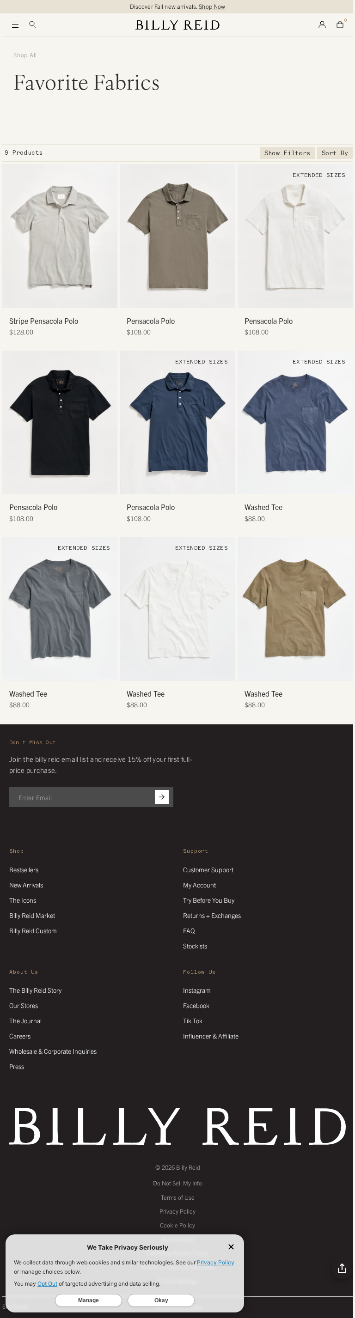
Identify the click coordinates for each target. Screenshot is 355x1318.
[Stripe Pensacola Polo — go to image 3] (56, 298)
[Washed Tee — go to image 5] (70, 670)
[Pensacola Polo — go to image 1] (167, 298)
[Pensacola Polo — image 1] (177, 236)
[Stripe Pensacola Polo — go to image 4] (63, 298)
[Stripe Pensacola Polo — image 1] (59, 236)
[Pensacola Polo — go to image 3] (181, 298)
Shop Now (212, 6)
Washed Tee (263, 506)
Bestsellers (23, 869)
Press (16, 1066)
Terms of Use (178, 1197)
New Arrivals (26, 885)
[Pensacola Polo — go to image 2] (174, 298)
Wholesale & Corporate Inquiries (53, 1051)
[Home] (177, 25)
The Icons (22, 900)
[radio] (11, 236)
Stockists (195, 945)
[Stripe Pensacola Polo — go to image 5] (70, 298)
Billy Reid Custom (33, 930)
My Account (199, 885)
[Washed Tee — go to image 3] (298, 484)
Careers (20, 1036)
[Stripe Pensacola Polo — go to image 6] (77, 298)
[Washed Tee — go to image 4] (305, 484)
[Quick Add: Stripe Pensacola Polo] (14, 297)
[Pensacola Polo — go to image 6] (195, 484)
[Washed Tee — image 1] (295, 423)
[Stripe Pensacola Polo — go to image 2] (50, 298)
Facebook (196, 1005)
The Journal (25, 1020)
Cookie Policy (177, 1225)
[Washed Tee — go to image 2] (291, 484)
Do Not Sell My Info (177, 1183)
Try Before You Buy (208, 900)
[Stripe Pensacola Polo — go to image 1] (43, 298)
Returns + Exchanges (212, 915)
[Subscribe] (162, 797)
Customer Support (208, 869)
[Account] (322, 25)
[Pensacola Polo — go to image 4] (188, 298)
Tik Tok (192, 1020)
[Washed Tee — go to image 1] (284, 484)
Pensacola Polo (151, 320)
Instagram (197, 990)
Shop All (25, 55)
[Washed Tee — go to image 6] (77, 670)
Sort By (335, 153)
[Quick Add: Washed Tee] (249, 483)
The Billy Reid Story (35, 990)
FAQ (189, 930)
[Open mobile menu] (15, 25)
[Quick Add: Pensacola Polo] (131, 297)
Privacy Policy (177, 1211)
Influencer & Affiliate (211, 1036)
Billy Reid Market (32, 915)
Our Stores (23, 1005)
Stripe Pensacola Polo (43, 320)
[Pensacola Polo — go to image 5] (188, 484)
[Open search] (33, 25)
